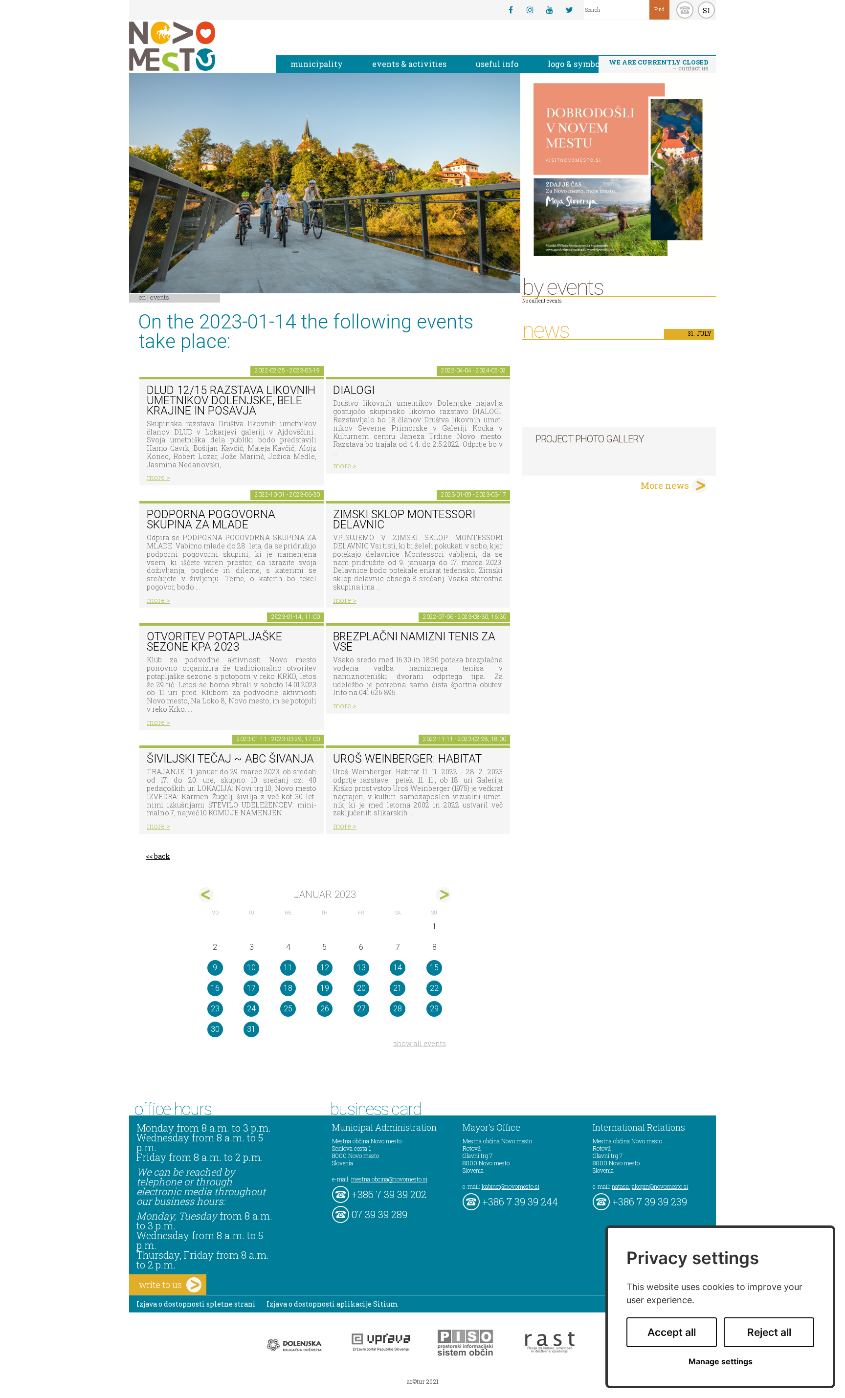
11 (288, 967)
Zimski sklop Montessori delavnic (404, 519)
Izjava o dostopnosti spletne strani (196, 1304)
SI (706, 10)
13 (361, 967)
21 (397, 988)
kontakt (684, 10)
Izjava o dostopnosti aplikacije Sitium (332, 1304)
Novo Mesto (195, 46)
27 (361, 1008)
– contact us (659, 65)
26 (324, 1008)
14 (397, 967)
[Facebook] (510, 10)
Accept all (671, 1332)
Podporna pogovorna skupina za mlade (211, 519)
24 (251, 1008)
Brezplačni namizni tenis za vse (414, 642)
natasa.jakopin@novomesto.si (650, 1186)
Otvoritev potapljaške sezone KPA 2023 (214, 642)
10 (251, 967)
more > (158, 477)
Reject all (769, 1332)
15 (434, 967)
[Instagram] (530, 10)
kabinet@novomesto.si (510, 1186)
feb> (443, 894)
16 (215, 988)
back (162, 856)
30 (215, 1029)
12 (324, 967)
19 (324, 988)
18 (288, 988)
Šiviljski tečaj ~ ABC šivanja (230, 758)
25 (288, 1008)
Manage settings (721, 1361)
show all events (419, 1043)
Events (159, 297)
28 (397, 1008)
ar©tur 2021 (422, 1381)
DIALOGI (354, 390)
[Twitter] (569, 10)
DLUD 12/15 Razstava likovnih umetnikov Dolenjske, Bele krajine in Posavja (231, 400)
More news (665, 485)
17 (251, 988)
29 (434, 1008)
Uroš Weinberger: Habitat (407, 758)
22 (434, 988)
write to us (160, 1284)
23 (215, 1008)
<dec (206, 894)
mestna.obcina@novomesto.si (389, 1179)
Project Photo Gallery (589, 439)
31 (251, 1029)
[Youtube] (549, 10)
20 (361, 988)
